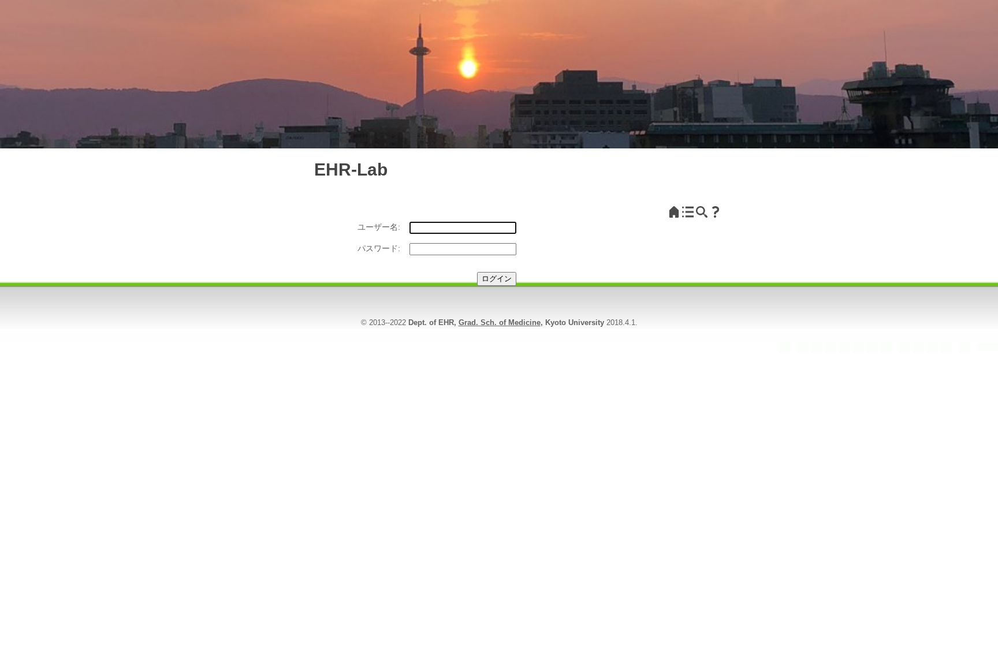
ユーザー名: (379, 227)
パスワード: (379, 248)
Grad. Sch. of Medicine (500, 322)
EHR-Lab (351, 169)
